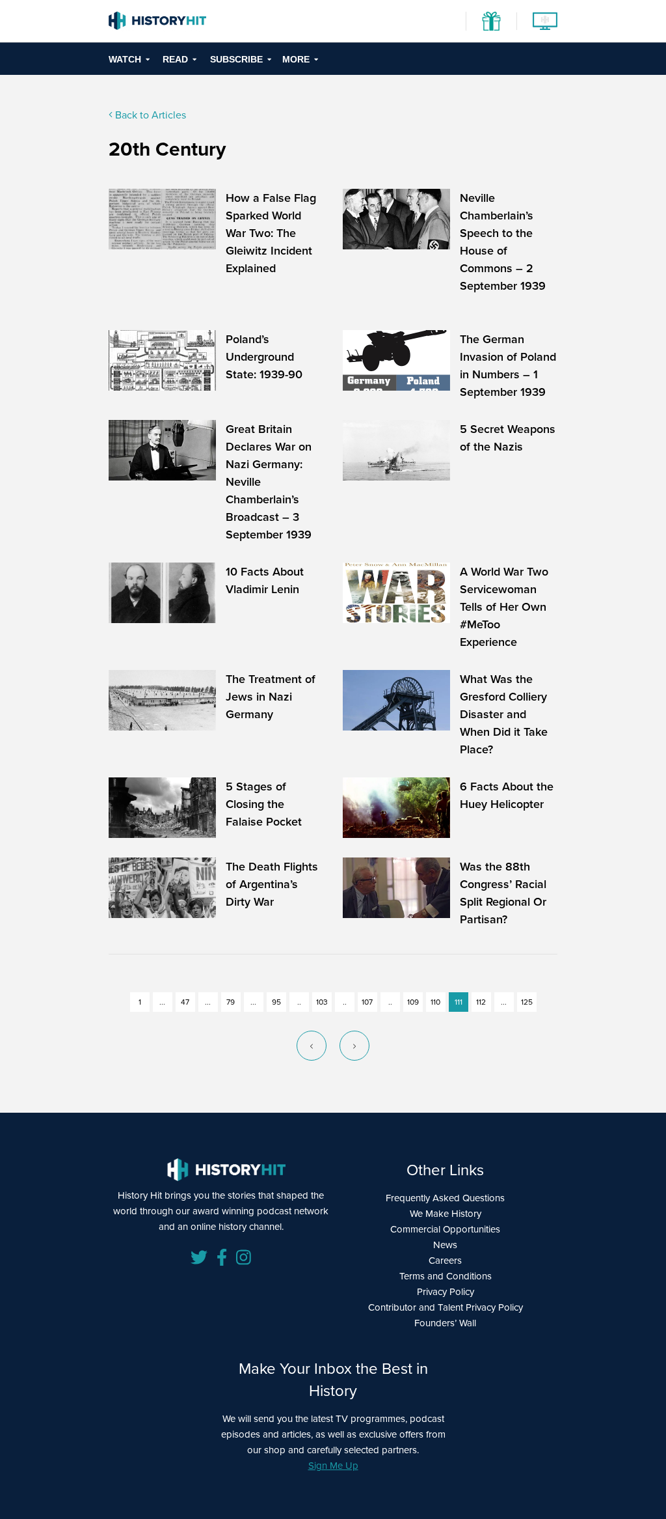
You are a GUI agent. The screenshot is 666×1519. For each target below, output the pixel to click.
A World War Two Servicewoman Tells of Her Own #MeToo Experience (504, 606)
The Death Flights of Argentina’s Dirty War (272, 884)
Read (175, 59)
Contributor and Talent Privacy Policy (445, 1307)
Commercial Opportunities (445, 1229)
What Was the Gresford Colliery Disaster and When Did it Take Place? (504, 714)
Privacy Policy (445, 1291)
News (445, 1244)
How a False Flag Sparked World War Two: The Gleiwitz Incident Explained (271, 232)
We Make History (445, 1213)
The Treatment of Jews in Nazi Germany (270, 696)
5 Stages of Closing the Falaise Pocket (264, 803)
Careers (445, 1260)
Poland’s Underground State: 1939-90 (264, 356)
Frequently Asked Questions (445, 1198)
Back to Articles (149, 114)
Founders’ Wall (445, 1323)
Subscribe (236, 59)
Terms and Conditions (445, 1276)
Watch (125, 59)
